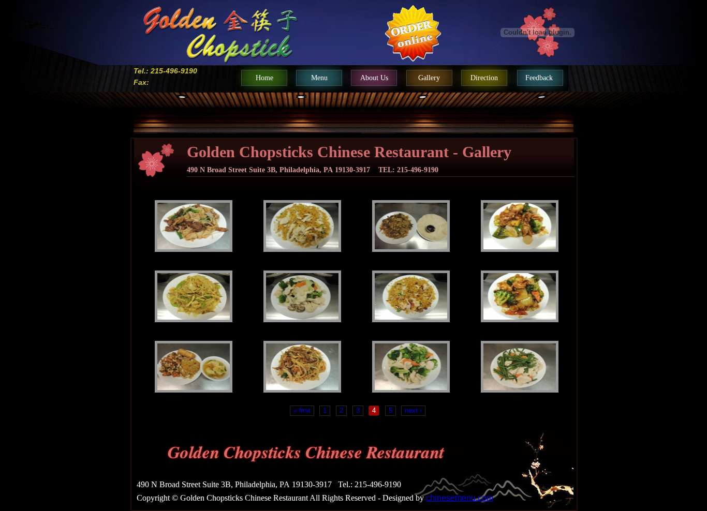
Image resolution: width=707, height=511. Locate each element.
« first (302, 410)
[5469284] (519, 226)
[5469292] (302, 367)
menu (319, 78)
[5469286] (302, 296)
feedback (539, 78)
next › (413, 410)
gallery (429, 78)
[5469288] (519, 296)
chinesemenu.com (459, 497)
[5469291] (193, 367)
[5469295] (519, 367)
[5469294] (411, 367)
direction (484, 78)
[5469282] (411, 226)
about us (374, 78)
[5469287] (411, 296)
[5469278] (193, 226)
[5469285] (193, 296)
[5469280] (302, 226)
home (264, 78)
